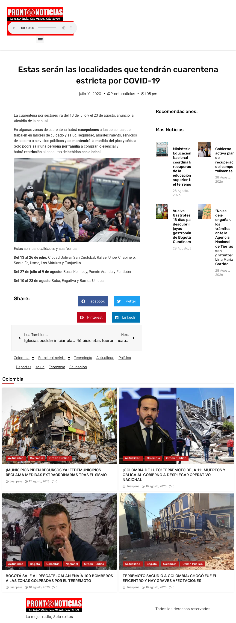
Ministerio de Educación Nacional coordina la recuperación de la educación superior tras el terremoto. (184, 167)
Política (124, 358)
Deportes (23, 367)
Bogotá (35, 564)
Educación (78, 367)
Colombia (22, 358)
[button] (40, 39)
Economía (57, 367)
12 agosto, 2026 (39, 481)
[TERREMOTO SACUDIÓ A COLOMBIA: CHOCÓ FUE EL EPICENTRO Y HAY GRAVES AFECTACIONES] (176, 531)
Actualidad (105, 358)
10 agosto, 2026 (156, 486)
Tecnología (83, 358)
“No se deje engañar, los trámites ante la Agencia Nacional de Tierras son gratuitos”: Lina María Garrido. (224, 237)
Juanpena (16, 481)
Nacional (72, 564)
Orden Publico (59, 458)
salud (39, 367)
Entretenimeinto (51, 358)
